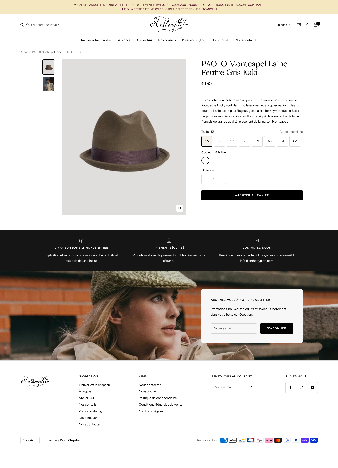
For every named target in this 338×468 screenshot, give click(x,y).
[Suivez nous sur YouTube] (312, 387)
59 (257, 141)
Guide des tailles (291, 132)
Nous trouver (220, 40)
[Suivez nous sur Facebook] (290, 387)
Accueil (25, 52)
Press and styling (193, 40)
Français (282, 25)
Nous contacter (246, 40)
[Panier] (316, 25)
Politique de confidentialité (158, 398)
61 (282, 141)
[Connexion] (307, 25)
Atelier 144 (144, 40)
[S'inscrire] (251, 387)
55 (207, 141)
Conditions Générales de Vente (160, 404)
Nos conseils (167, 40)
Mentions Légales (151, 411)
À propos (124, 40)
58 (244, 141)
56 (219, 141)
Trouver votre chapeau (96, 40)
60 (270, 141)
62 (295, 141)
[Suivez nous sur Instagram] (301, 387)
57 (232, 141)
